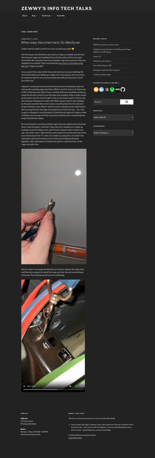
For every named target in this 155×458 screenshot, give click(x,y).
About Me (61, 16)
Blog (34, 16)
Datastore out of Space (102, 61)
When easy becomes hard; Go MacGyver (50, 42)
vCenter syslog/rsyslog (102, 74)
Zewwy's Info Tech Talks (56, 8)
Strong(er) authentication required (106, 70)
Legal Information (75, 438)
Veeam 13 (97, 57)
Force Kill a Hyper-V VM (102, 65)
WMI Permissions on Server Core (106, 45)
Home (25, 16)
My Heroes (46, 16)
